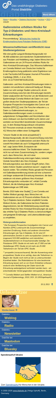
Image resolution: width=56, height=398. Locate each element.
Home (5, 20)
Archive (41, 20)
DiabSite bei (11, 339)
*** (31, 191)
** (39, 135)
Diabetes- (9, 316)
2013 (48, 20)
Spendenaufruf (12, 385)
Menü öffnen (49, 14)
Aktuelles (13, 20)
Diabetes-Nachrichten (27, 20)
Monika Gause (8, 310)
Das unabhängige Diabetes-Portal (30, 7)
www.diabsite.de (20, 391)
